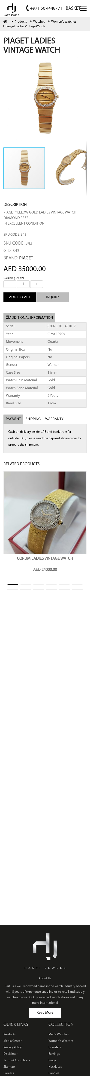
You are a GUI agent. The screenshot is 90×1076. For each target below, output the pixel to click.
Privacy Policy (12, 1047)
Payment (13, 419)
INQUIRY (52, 297)
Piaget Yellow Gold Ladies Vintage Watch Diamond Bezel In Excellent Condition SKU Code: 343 (39, 224)
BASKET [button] (73, 8)
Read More (45, 1013)
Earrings (54, 1054)
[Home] (5, 22)
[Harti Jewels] (11, 9)
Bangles (53, 1073)
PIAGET (26, 258)
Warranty (54, 419)
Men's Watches (58, 1034)
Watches (39, 22)
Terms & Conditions (16, 1060)
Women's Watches (63, 22)
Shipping (33, 419)
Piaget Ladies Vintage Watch (25, 26)
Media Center (12, 1041)
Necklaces (55, 1067)
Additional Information (31, 318)
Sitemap (9, 1067)
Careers (8, 1073)
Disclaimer (10, 1054)
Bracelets (54, 1047)
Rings (52, 1060)
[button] (82, 61)
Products (21, 22)
